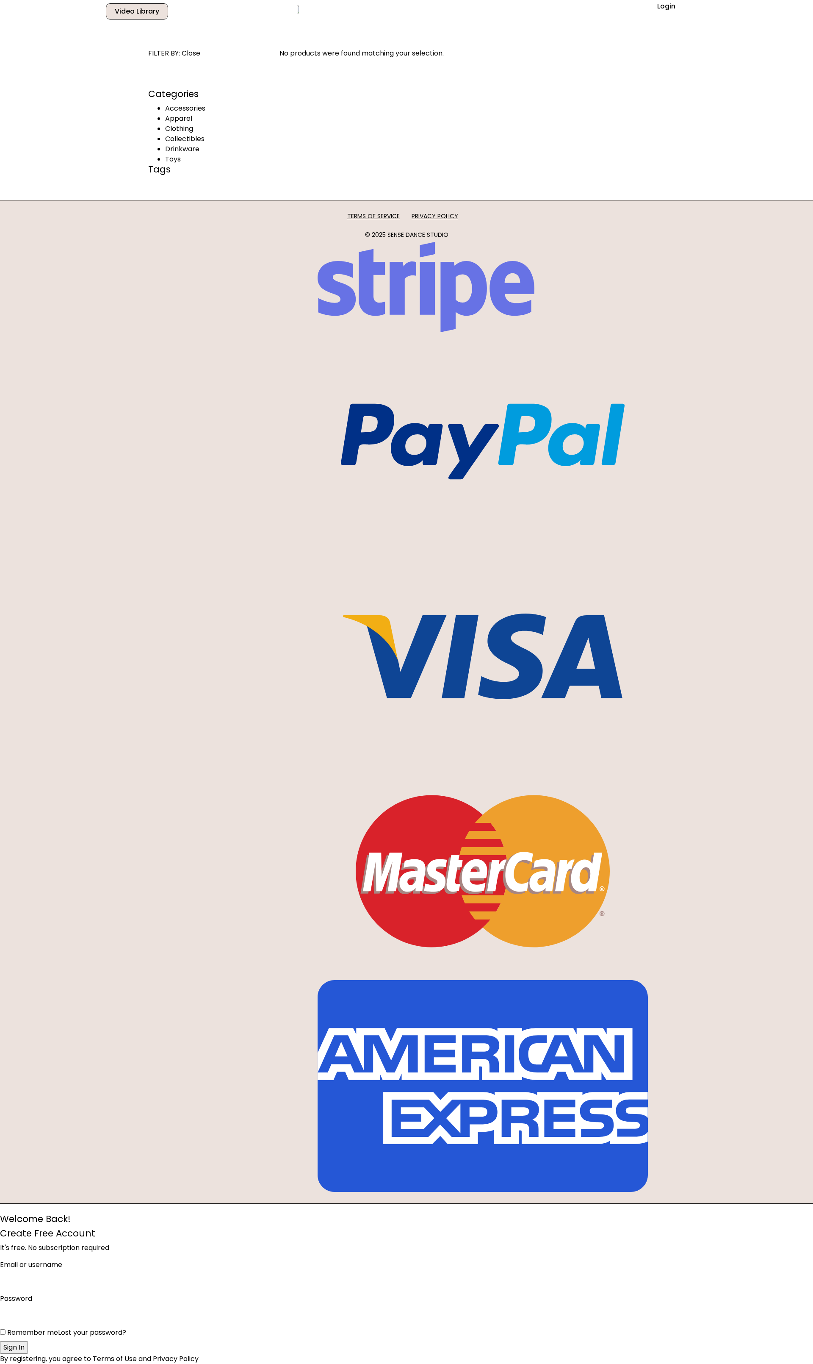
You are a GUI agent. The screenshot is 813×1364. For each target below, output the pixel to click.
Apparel (178, 118)
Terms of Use (115, 1359)
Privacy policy (435, 216)
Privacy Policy (176, 1359)
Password (16, 1298)
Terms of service (373, 216)
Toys (173, 159)
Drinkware (182, 149)
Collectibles (185, 139)
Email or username (31, 1265)
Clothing (179, 128)
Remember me (32, 1332)
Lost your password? (92, 1332)
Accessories (185, 108)
